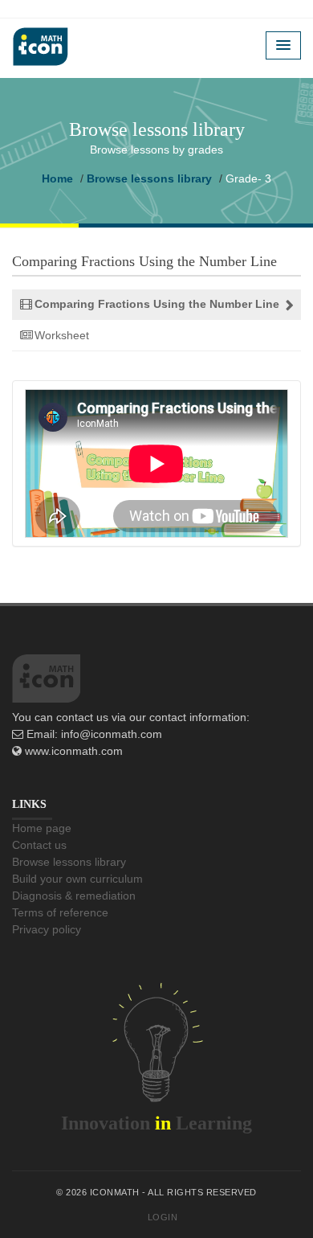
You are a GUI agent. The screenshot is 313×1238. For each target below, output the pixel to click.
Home (57, 178)
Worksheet (62, 335)
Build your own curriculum (77, 878)
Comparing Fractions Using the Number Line (157, 303)
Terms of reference (60, 912)
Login (163, 1217)
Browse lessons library (149, 178)
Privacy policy (46, 929)
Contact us (39, 844)
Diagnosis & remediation (74, 895)
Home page (41, 828)
